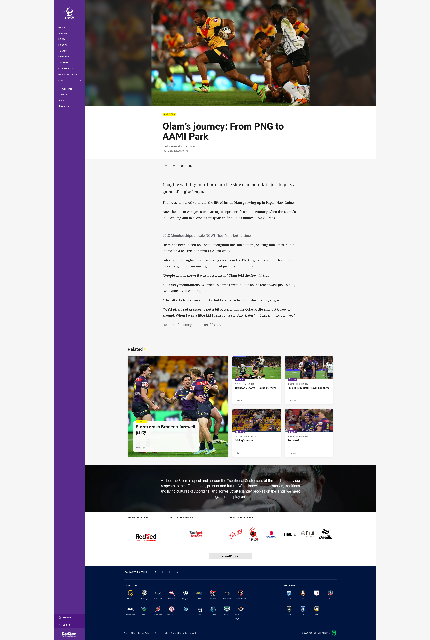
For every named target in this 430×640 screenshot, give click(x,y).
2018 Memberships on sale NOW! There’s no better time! (207, 235)
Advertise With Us (191, 633)
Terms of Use (130, 633)
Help (166, 633)
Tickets (62, 94)
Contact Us (176, 633)
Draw (62, 39)
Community (66, 68)
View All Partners (230, 556)
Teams (62, 51)
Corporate (64, 106)
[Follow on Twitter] (169, 572)
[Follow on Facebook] (162, 572)
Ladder (63, 45)
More (62, 80)
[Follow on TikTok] (155, 572)
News (62, 27)
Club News (169, 114)
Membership (65, 88)
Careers (158, 633)
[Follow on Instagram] (177, 572)
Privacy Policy (144, 633)
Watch (62, 33)
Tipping (63, 62)
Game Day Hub (67, 74)
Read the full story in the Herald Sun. (192, 324)
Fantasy (64, 56)
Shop (61, 100)
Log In (66, 624)
